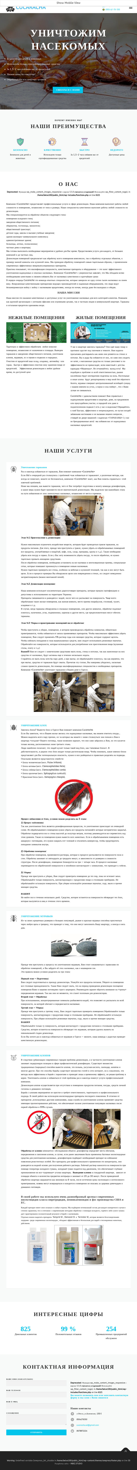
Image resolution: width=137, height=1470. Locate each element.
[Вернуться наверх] (125, 1451)
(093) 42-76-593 (113, 9)
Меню (130, 7)
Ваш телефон (13, 1390)
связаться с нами (68, 90)
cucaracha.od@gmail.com (88, 1425)
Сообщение (12, 1413)
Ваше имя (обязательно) (19, 1379)
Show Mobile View (68, 3)
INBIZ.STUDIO (76, 1464)
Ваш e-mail (12, 1402)
